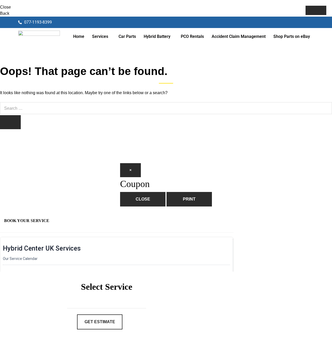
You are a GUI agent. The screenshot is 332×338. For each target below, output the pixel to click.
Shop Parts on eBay (291, 36)
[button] (101, 37)
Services (100, 36)
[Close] (316, 10)
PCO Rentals (192, 36)
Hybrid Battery (157, 36)
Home (78, 36)
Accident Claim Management (239, 36)
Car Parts (127, 36)
